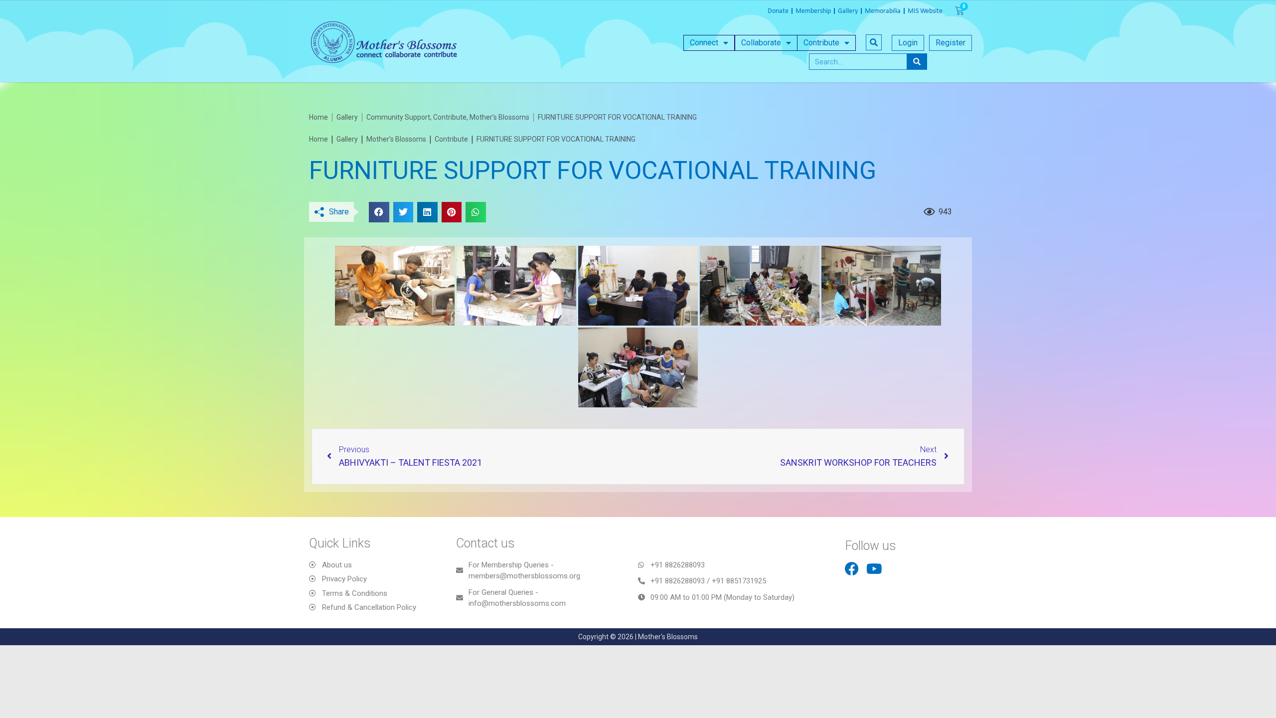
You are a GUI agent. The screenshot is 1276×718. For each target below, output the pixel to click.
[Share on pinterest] (452, 212)
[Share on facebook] (379, 212)
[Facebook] (852, 569)
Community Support (398, 117)
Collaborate (761, 42)
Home (318, 139)
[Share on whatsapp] (476, 212)
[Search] (917, 61)
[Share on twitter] (403, 212)
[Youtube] (874, 569)
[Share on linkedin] (427, 212)
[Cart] (959, 10)
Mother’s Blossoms (499, 117)
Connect (704, 42)
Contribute (821, 42)
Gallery (347, 139)
